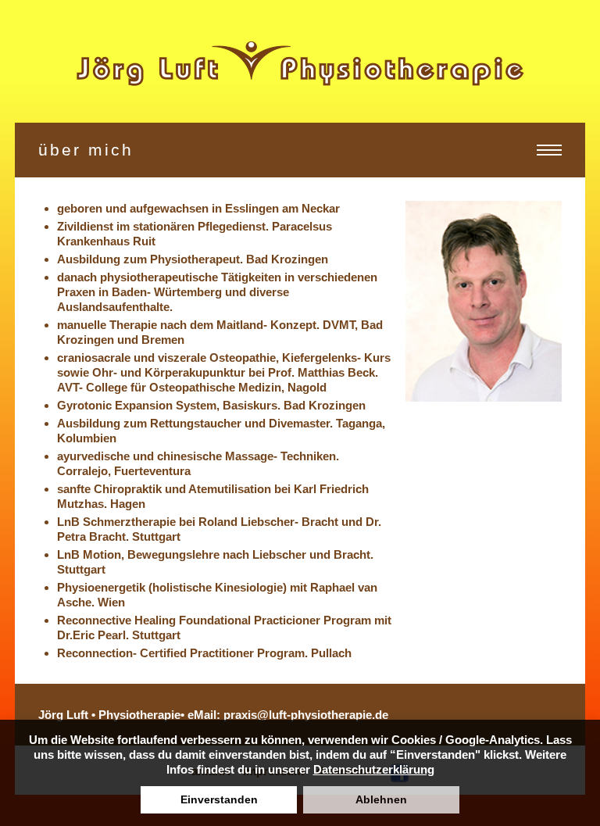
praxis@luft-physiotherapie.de (305, 714)
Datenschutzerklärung (373, 769)
